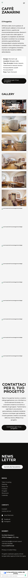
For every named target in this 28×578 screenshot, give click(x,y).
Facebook (7, 519)
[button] (24, 3)
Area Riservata (8, 515)
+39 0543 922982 (7, 543)
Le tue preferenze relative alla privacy (15, 572)
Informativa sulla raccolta (9, 576)
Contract (4, 489)
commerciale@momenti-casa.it (12, 541)
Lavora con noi (6, 511)
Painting (4, 484)
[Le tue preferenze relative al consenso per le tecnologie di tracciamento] (25, 575)
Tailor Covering (6, 482)
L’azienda (5, 495)
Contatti (4, 509)
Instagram (7, 521)
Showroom (5, 493)
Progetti (4, 491)
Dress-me (5, 486)
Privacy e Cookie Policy (9, 550)
